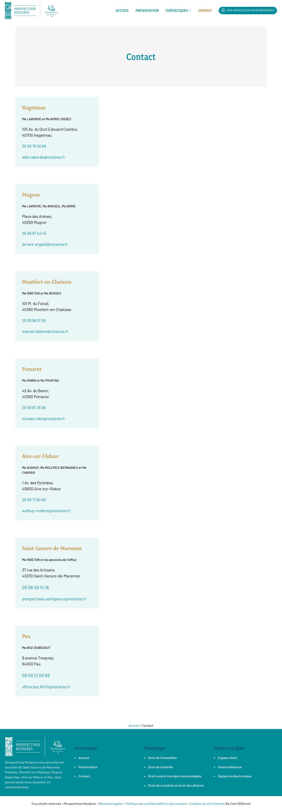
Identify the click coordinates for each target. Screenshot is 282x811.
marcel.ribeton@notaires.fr (45, 331)
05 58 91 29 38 (34, 407)
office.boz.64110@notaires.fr (46, 686)
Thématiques (176, 10)
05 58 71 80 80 (34, 499)
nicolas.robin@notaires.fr (43, 418)
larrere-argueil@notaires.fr (45, 244)
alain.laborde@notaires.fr (43, 157)
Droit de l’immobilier (162, 758)
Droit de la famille (160, 767)
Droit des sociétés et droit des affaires (176, 785)
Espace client (227, 758)
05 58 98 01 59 (34, 320)
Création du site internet (207, 803)
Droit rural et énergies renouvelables (174, 776)
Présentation (147, 10)
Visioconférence (230, 767)
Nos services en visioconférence (250, 10)
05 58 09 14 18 (35, 587)
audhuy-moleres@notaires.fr (46, 510)
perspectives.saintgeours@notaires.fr (54, 598)
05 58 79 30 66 (34, 146)
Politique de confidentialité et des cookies (156, 803)
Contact (205, 10)
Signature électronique (234, 776)
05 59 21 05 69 (36, 675)
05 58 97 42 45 (34, 233)
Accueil (122, 10)
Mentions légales (110, 803)
